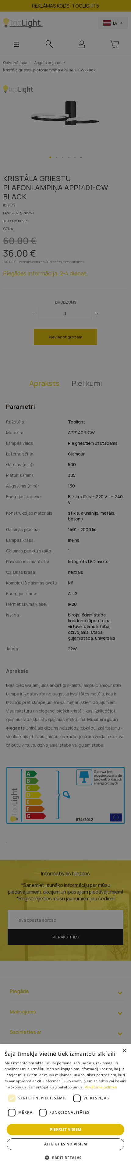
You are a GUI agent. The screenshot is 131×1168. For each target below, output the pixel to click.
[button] (65, 1157)
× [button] (124, 1050)
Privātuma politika (101, 1087)
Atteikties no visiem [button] (65, 1144)
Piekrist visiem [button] (65, 1129)
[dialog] (65, 1106)
